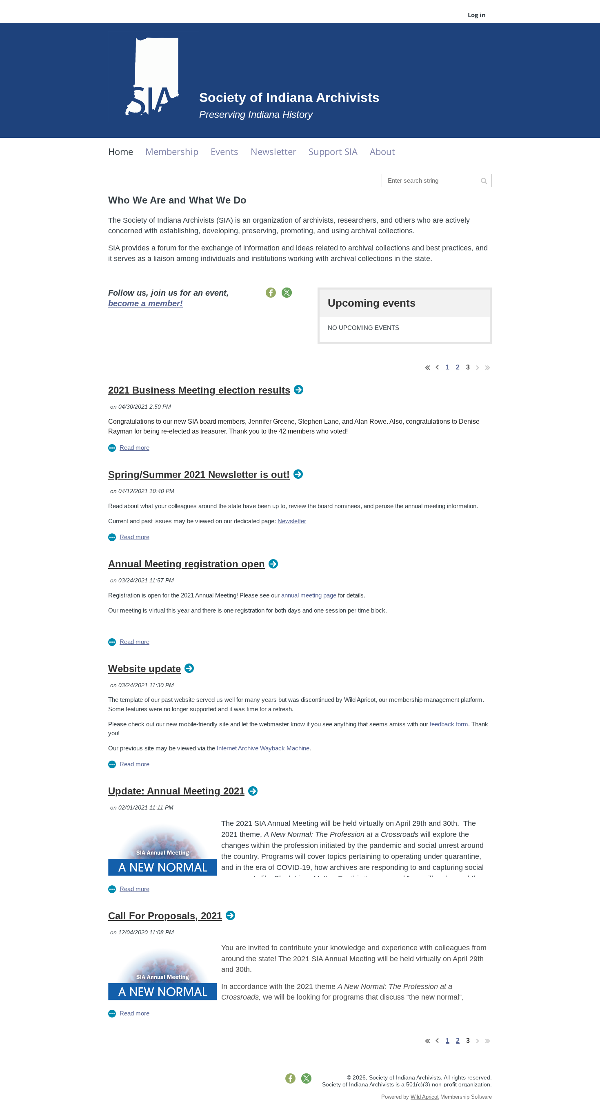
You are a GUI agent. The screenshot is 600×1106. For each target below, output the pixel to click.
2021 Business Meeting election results (199, 390)
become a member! (145, 303)
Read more (134, 447)
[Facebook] (271, 293)
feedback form (449, 724)
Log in (477, 15)
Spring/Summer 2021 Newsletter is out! (199, 474)
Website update (144, 668)
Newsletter (292, 521)
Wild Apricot (425, 1097)
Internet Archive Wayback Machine (263, 748)
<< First (428, 367)
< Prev (437, 367)
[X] (287, 293)
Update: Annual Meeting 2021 (176, 790)
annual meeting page (308, 595)
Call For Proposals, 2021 (165, 915)
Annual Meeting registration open (186, 563)
